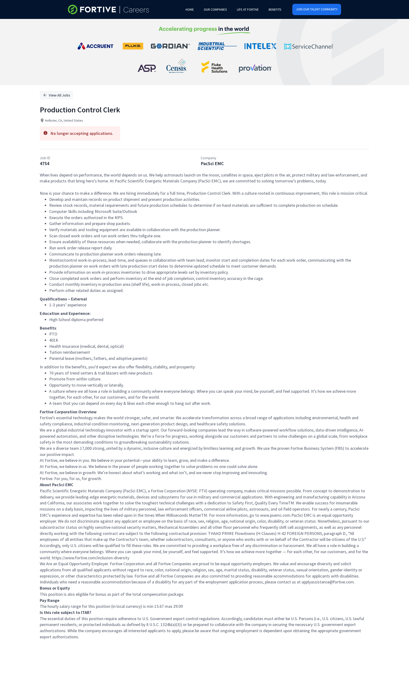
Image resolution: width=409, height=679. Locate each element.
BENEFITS (275, 9)
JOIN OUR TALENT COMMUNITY (317, 9)
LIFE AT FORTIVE (248, 9)
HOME (190, 9)
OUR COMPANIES (215, 9)
